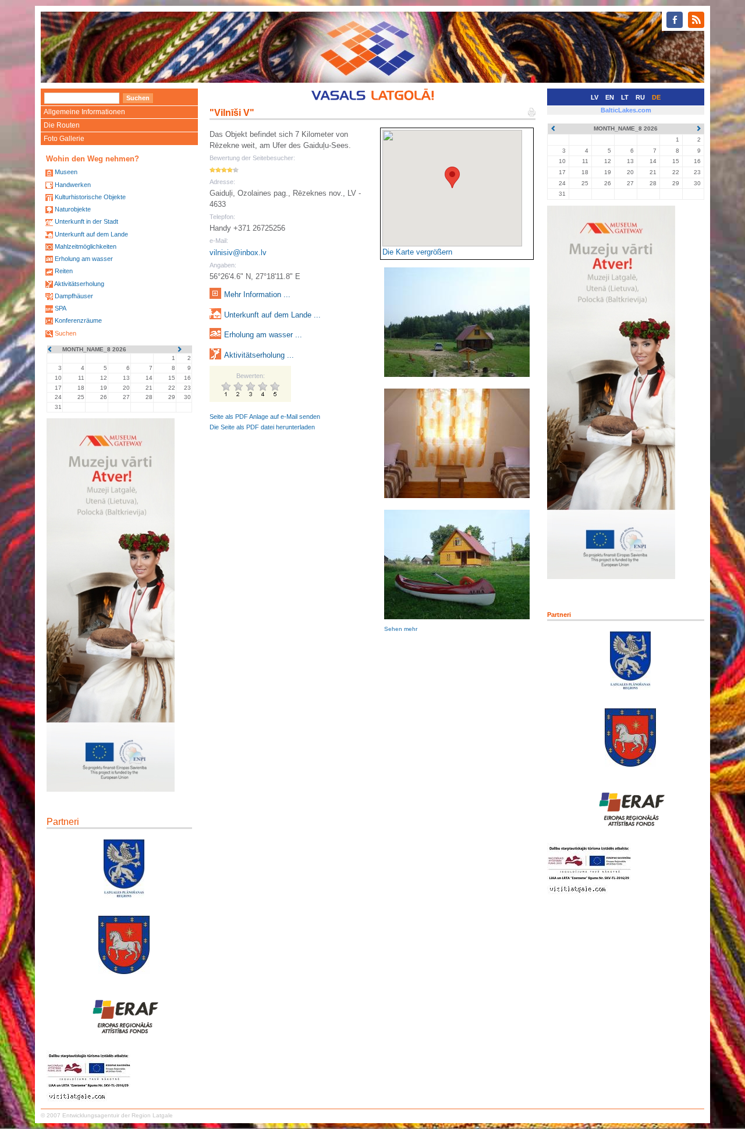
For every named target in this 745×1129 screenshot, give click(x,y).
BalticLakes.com (626, 110)
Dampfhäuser (74, 295)
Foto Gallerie (64, 139)
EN (609, 97)
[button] (452, 177)
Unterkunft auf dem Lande (91, 234)
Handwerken (73, 184)
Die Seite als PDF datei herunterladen (262, 427)
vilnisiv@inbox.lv (238, 252)
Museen (66, 171)
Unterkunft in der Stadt (86, 221)
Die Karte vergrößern (417, 252)
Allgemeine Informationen (84, 112)
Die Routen (62, 125)
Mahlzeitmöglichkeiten (85, 246)
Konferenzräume (78, 320)
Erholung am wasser (84, 258)
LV (594, 97)
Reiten (64, 270)
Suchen (65, 333)
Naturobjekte (73, 209)
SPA (60, 308)
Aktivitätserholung (79, 283)
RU (640, 97)
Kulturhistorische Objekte (90, 196)
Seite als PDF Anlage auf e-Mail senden (265, 416)
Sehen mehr (400, 629)
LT (625, 97)
